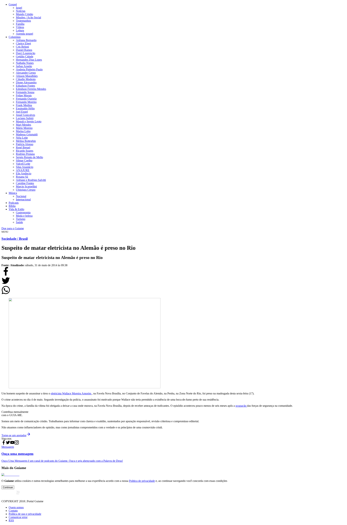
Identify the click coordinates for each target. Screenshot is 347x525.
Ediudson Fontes (25, 85)
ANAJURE (22, 170)
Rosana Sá (22, 176)
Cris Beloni (22, 46)
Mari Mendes (23, 124)
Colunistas (15, 36)
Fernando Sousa (25, 92)
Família (20, 23)
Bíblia (12, 206)
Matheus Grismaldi (27, 134)
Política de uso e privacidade (25, 513)
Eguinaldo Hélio (25, 108)
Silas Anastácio (24, 166)
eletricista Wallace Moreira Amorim (71, 393)
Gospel (13, 4)
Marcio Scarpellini (26, 186)
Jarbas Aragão (24, 66)
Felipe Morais (24, 95)
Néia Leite (22, 137)
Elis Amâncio (23, 173)
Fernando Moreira (26, 101)
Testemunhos (23, 20)
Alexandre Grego (26, 72)
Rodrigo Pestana (25, 153)
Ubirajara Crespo (25, 189)
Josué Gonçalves (25, 114)
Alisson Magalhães (27, 75)
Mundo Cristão (24, 14)
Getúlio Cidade (24, 56)
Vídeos (20, 27)
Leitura (20, 30)
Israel (19, 7)
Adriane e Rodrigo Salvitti (31, 180)
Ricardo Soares (24, 150)
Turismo (20, 219)
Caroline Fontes (25, 183)
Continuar (8, 487)
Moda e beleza (24, 215)
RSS (11, 520)
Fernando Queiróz (26, 98)
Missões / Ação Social (28, 17)
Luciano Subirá (24, 118)
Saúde (19, 222)
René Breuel (23, 147)
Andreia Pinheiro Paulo (29, 69)
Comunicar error (18, 517)
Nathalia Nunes (25, 62)
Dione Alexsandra (26, 82)
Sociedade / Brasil (14, 239)
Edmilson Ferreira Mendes (31, 88)
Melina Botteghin (26, 140)
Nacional (21, 196)
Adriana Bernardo (26, 40)
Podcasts (14, 202)
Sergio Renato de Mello (29, 157)
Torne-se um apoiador (13, 435)
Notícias (20, 10)
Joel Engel (22, 111)
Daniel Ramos (24, 49)
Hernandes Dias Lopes (29, 59)
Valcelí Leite (23, 163)
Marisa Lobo (23, 131)
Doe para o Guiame (12, 228)
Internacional (23, 199)
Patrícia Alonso (24, 144)
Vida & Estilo (16, 209)
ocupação (241, 405)
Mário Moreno (24, 127)
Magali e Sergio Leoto (28, 121)
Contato (13, 510)
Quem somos (16, 507)
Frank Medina (24, 105)
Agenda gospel (24, 33)
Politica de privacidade (142, 480)
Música (13, 193)
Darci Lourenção (25, 53)
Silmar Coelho (24, 160)
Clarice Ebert (23, 43)
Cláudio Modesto (26, 79)
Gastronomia (23, 212)
